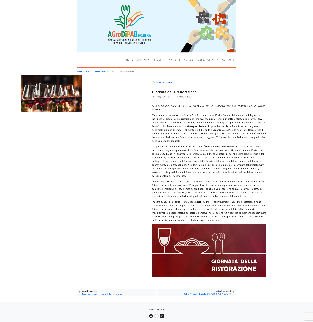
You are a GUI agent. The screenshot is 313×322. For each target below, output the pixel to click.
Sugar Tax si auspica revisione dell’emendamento (102, 294)
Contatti (228, 59)
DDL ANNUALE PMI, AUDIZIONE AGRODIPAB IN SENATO (207, 294)
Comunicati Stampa (163, 82)
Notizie (188, 59)
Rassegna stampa (207, 59)
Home (129, 59)
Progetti (174, 59)
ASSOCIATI (158, 59)
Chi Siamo (143, 59)
